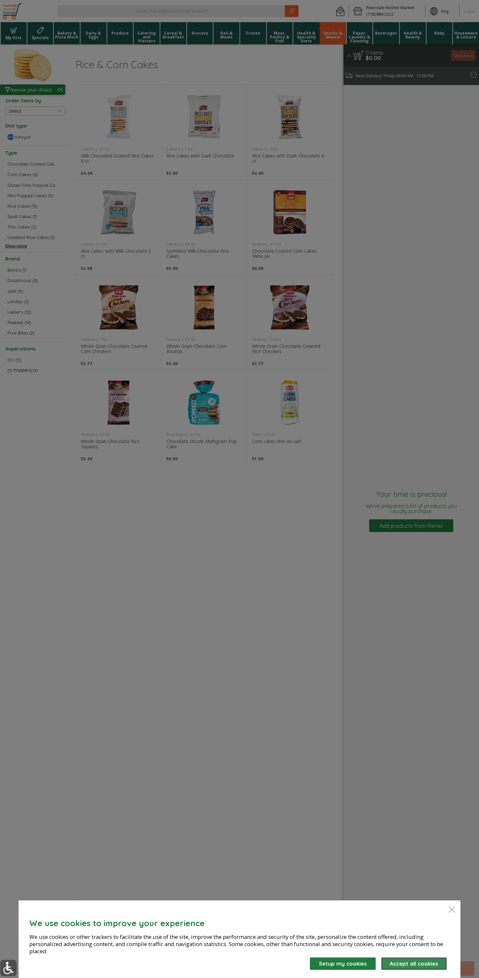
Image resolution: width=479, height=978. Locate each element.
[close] (451, 910)
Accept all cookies (414, 963)
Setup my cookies (343, 963)
